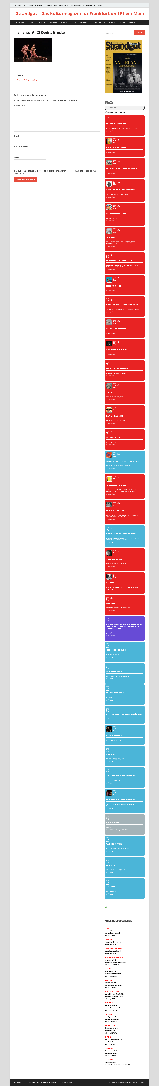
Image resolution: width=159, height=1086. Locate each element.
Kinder (112, 23)
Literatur (53, 23)
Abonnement (39, 5)
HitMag (141, 1082)
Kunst (64, 23)
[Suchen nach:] (125, 32)
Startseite (21, 23)
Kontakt (99, 5)
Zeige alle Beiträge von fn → (27, 80)
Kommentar (20, 105)
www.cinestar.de (110, 944)
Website (18, 157)
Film (32, 23)
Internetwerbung (51, 5)
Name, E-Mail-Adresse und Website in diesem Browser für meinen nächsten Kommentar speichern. (55, 172)
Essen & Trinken (98, 23)
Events (122, 23)
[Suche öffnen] (143, 23)
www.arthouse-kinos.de (112, 933)
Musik (73, 23)
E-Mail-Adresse (21, 147)
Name (17, 136)
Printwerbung (63, 5)
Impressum (89, 5)
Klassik (83, 23)
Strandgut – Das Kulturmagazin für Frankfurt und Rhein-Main (80, 13)
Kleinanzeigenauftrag (77, 5)
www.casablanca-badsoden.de (117, 1064)
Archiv (31, 5)
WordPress (131, 1082)
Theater (41, 23)
